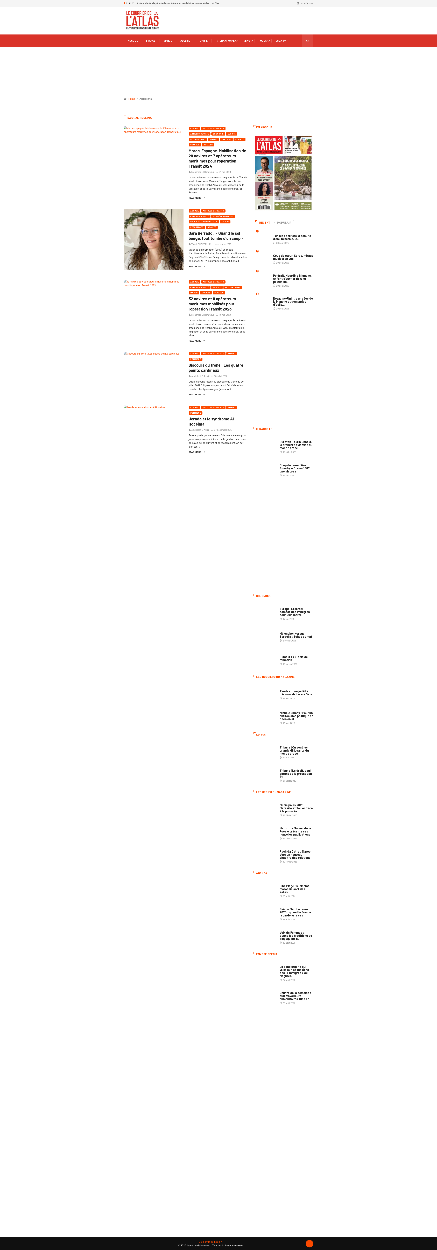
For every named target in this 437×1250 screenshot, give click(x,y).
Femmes (284, 709)
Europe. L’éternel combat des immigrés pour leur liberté (295, 612)
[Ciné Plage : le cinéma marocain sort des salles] (264, 889)
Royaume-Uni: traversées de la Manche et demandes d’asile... (293, 301)
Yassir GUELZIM (199, 244)
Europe (232, 134)
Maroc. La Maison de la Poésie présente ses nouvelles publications (295, 831)
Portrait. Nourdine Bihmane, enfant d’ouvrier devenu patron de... (292, 279)
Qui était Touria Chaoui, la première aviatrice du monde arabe (296, 445)
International (225, 40)
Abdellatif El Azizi (200, 376)
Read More (195, 198)
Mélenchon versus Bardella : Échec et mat (296, 635)
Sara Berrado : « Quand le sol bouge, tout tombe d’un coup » (216, 236)
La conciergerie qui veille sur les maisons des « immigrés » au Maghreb (294, 971)
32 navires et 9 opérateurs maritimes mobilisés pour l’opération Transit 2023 (212, 303)
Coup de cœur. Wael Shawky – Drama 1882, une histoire (295, 468)
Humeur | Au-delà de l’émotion (294, 658)
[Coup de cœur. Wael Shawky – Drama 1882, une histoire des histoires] (264, 468)
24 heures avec (288, 848)
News (246, 40)
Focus (263, 40)
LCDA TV (281, 40)
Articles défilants (213, 128)
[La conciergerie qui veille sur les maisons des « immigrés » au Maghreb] (264, 970)
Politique (195, 359)
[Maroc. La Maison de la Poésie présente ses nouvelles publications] (264, 832)
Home (132, 98)
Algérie (185, 40)
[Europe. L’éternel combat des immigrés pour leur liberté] (264, 612)
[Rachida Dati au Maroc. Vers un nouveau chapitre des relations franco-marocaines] (264, 855)
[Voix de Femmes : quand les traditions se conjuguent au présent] (264, 936)
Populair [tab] (284, 222)
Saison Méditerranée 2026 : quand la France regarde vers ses (295, 912)
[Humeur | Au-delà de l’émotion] (264, 659)
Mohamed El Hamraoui (202, 172)
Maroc (168, 40)
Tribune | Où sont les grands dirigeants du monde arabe (294, 750)
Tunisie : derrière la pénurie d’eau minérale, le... (292, 237)
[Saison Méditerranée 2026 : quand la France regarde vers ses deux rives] (264, 912)
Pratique (226, 139)
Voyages (194, 145)
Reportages (196, 227)
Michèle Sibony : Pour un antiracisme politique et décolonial (296, 716)
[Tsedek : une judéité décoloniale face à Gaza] (264, 693)
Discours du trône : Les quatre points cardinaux (216, 368)
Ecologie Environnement (203, 222)
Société (239, 139)
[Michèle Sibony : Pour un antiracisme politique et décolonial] (264, 716)
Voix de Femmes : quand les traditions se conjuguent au (296, 936)
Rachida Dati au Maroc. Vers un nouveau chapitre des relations (295, 854)
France (150, 40)
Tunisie (203, 40)
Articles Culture (289, 438)
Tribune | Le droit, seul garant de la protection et (296, 774)
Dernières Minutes (223, 216)
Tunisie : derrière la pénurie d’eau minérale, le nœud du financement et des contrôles (178, 3)
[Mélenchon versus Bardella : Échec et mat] (264, 635)
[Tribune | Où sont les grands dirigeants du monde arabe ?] (264, 751)
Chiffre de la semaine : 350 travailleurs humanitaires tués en (295, 996)
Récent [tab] (264, 222)
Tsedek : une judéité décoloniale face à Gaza (296, 692)
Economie (218, 134)
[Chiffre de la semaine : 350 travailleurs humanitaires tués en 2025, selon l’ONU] (264, 996)
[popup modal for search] (307, 40)
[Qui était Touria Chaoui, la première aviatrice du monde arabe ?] (264, 445)
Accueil (133, 40)
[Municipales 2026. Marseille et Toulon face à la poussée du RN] (264, 808)
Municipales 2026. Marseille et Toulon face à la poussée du (296, 808)
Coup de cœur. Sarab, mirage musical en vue (293, 257)
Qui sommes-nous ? (210, 1241)
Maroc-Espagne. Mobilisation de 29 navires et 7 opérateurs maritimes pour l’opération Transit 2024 (217, 158)
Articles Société (199, 134)
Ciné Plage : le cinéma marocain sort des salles (294, 889)
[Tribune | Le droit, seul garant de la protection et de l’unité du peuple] (264, 774)
